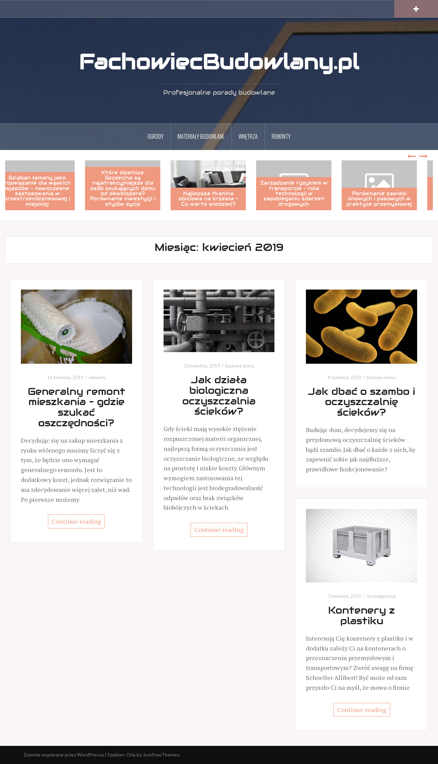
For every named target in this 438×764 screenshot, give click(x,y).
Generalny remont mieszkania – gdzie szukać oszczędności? (76, 407)
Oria (131, 755)
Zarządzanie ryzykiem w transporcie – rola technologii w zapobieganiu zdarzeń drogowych (304, 193)
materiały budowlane (201, 136)
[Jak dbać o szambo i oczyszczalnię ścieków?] (361, 326)
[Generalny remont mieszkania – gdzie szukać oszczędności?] (76, 326)
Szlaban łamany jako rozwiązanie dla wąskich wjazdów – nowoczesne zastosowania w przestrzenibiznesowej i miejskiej (48, 191)
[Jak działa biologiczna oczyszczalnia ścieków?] (219, 320)
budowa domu (239, 365)
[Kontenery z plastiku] (361, 545)
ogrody (155, 136)
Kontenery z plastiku (361, 615)
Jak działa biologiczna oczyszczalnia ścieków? (219, 395)
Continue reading (76, 521)
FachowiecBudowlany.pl (219, 61)
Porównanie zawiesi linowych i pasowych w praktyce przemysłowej (390, 198)
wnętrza (248, 136)
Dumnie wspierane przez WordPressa (64, 755)
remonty (281, 136)
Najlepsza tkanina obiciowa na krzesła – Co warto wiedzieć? (219, 198)
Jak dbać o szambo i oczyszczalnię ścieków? (361, 402)
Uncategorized (381, 596)
